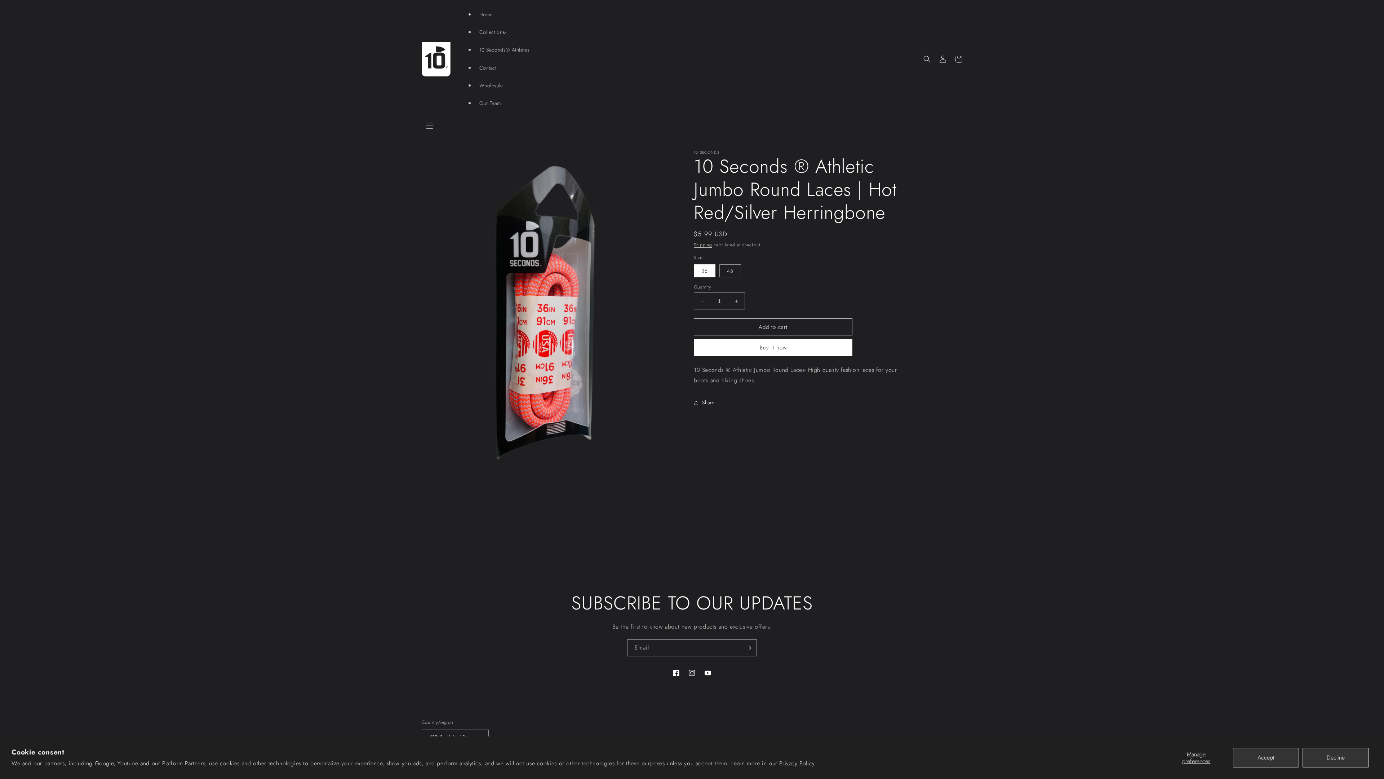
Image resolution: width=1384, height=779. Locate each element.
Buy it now (773, 348)
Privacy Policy (797, 763)
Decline (1336, 757)
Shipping (703, 245)
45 (730, 270)
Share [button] (708, 402)
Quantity (702, 286)
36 (704, 270)
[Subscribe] (749, 647)
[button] (430, 126)
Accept (1265, 757)
